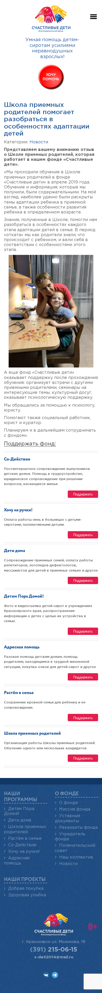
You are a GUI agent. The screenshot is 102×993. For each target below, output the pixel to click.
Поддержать (83, 494)
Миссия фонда (74, 809)
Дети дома (14, 551)
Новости (39, 142)
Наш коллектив (76, 857)
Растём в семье (19, 693)
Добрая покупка (25, 889)
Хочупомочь (51, 77)
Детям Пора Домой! (24, 596)
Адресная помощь (21, 647)
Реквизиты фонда (78, 828)
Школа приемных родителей (32, 733)
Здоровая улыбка (27, 895)
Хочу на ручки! (18, 510)
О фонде (68, 803)
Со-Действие (17, 459)
